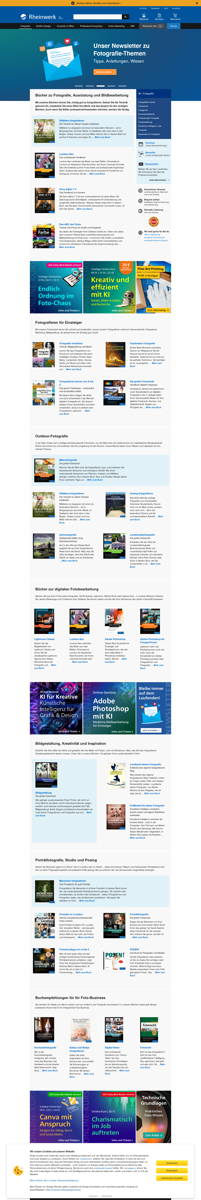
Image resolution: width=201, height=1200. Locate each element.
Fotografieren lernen (146, 102)
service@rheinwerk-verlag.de (156, 240)
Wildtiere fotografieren (71, 120)
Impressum (93, 1196)
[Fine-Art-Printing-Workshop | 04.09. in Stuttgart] (153, 287)
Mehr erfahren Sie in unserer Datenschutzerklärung (54, 1180)
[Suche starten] (125, 16)
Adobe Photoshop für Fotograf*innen (152, 640)
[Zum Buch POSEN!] (114, 960)
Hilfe (166, 8)
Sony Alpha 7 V (68, 189)
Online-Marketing (116, 25)
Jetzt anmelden (103, 72)
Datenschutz (107, 1196)
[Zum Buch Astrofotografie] (44, 546)
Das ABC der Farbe (70, 224)
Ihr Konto (143, 8)
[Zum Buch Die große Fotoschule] (114, 392)
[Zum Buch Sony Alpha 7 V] (45, 200)
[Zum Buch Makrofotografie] (44, 470)
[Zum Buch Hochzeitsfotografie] (44, 1029)
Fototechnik (143, 106)
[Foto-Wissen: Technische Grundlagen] (153, 1117)
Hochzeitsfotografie (45, 1047)
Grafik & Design (43, 25)
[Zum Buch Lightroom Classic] (44, 621)
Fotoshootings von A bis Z (74, 949)
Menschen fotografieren (72, 880)
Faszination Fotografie (142, 343)
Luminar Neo (66, 154)
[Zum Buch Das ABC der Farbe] (44, 235)
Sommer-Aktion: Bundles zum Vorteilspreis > (99, 3)
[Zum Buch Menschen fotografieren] (44, 891)
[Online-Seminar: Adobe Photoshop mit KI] (109, 708)
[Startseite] (42, 17)
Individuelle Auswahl (172, 1178)
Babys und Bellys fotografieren (79, 1049)
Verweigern (130, 1168)
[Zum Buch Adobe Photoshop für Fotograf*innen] (150, 621)
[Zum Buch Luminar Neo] (45, 165)
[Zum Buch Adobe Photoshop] (114, 621)
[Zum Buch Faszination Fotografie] (115, 354)
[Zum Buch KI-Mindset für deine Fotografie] (116, 816)
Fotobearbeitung (145, 122)
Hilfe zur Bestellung (152, 234)
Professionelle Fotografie (148, 118)
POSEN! (134, 949)
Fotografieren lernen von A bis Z (76, 383)
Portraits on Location (71, 914)
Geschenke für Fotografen (149, 134)
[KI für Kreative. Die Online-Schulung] (56, 708)
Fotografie (25, 25)
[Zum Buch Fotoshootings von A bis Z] (44, 960)
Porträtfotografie (139, 914)
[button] (79, 86)
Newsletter (155, 8)
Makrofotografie (68, 460)
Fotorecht (145, 1047)
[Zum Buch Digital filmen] (114, 1029)
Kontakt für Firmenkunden (154, 237)
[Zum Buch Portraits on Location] (45, 925)
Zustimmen (86, 1159)
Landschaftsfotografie (142, 534)
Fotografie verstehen (71, 343)
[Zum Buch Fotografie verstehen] (44, 354)
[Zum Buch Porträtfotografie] (114, 925)
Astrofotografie (67, 534)
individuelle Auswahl (103, 1168)
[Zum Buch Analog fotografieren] (115, 504)
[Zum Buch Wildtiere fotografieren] (44, 131)
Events (174, 25)
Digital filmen (112, 1047)
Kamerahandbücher (146, 114)
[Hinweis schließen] (197, 3)
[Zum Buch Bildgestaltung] (46, 775)
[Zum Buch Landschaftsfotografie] (114, 546)
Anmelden (176, 8)
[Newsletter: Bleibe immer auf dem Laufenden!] (153, 708)
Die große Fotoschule (142, 381)
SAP (132, 25)
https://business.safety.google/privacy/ (63, 1189)
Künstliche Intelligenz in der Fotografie (149, 128)
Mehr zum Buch (102, 137)
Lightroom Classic (44, 639)
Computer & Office (65, 25)
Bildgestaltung (43, 792)
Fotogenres (143, 110)
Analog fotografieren (141, 493)
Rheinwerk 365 (152, 25)
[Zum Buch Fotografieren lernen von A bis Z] (44, 392)
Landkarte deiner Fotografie (145, 764)
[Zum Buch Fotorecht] (149, 1029)
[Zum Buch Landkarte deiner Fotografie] (116, 775)
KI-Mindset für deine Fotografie (147, 805)
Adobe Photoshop (115, 639)
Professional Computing (91, 25)
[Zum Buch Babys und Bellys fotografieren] (81, 1029)
